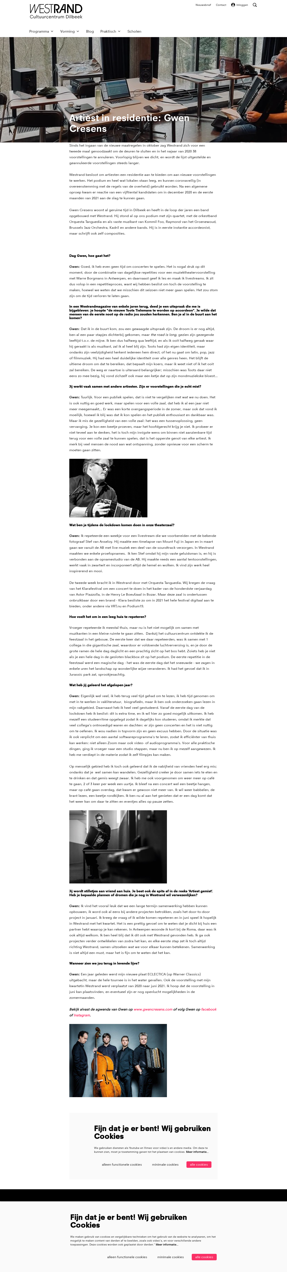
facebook (208, 1009)
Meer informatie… (197, 1151)
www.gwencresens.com (153, 1009)
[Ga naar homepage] (56, 11)
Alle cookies (199, 1164)
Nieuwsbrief (203, 4)
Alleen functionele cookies (122, 1164)
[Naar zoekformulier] (255, 5)
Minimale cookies (165, 1164)
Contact (221, 4)
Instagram (82, 1015)
